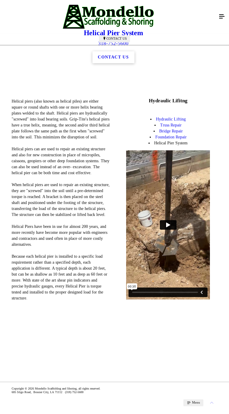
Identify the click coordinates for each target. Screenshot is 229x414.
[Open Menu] (222, 17)
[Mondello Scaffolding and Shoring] (108, 17)
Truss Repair (171, 125)
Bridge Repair (171, 131)
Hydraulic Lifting (171, 119)
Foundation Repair (171, 137)
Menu (195, 402)
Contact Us (116, 38)
